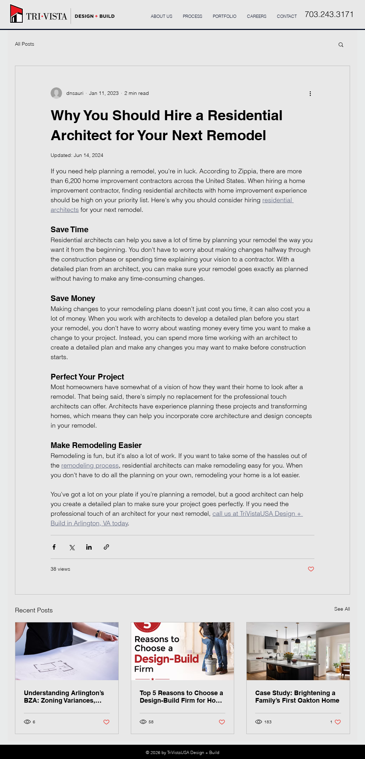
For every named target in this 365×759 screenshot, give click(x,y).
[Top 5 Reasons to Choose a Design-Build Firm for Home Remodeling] (182, 651)
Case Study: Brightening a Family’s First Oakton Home (297, 696)
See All (342, 609)
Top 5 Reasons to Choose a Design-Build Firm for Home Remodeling (182, 696)
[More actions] (310, 93)
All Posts (24, 44)
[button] (341, 44)
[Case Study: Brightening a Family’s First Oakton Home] (298, 651)
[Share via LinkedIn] (89, 547)
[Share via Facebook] (54, 547)
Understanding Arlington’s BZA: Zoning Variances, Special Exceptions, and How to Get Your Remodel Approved (64, 696)
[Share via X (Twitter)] (71, 547)
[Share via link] (106, 547)
